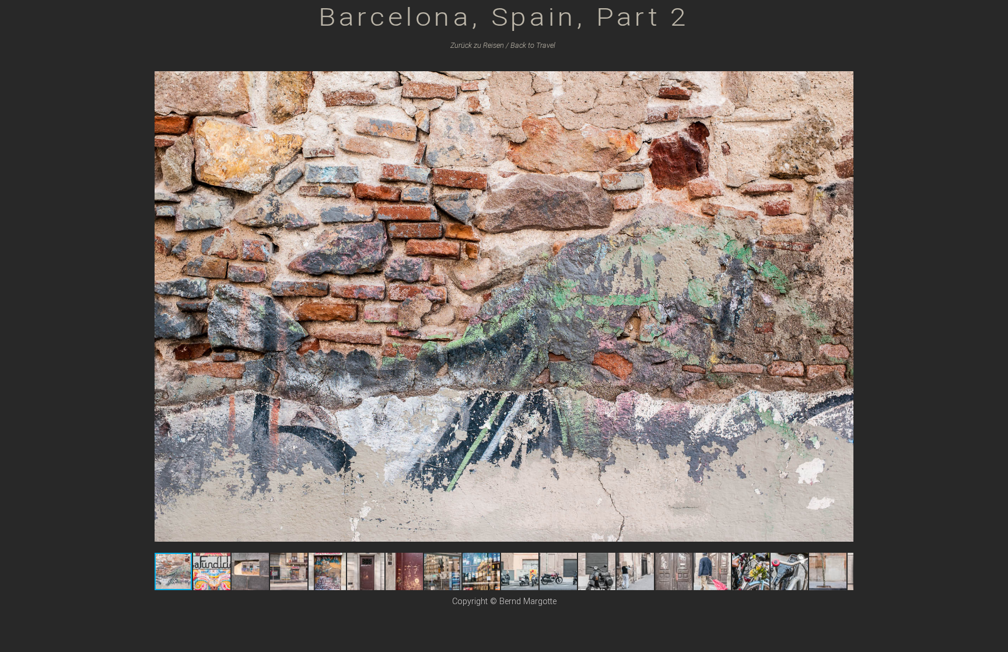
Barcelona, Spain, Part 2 (503, 17)
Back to (532, 45)
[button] (843, 72)
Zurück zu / (479, 45)
